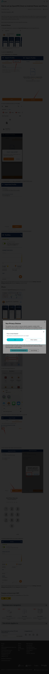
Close (43, 331)
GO (15, 339)
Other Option (33, 339)
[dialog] (24, 337)
